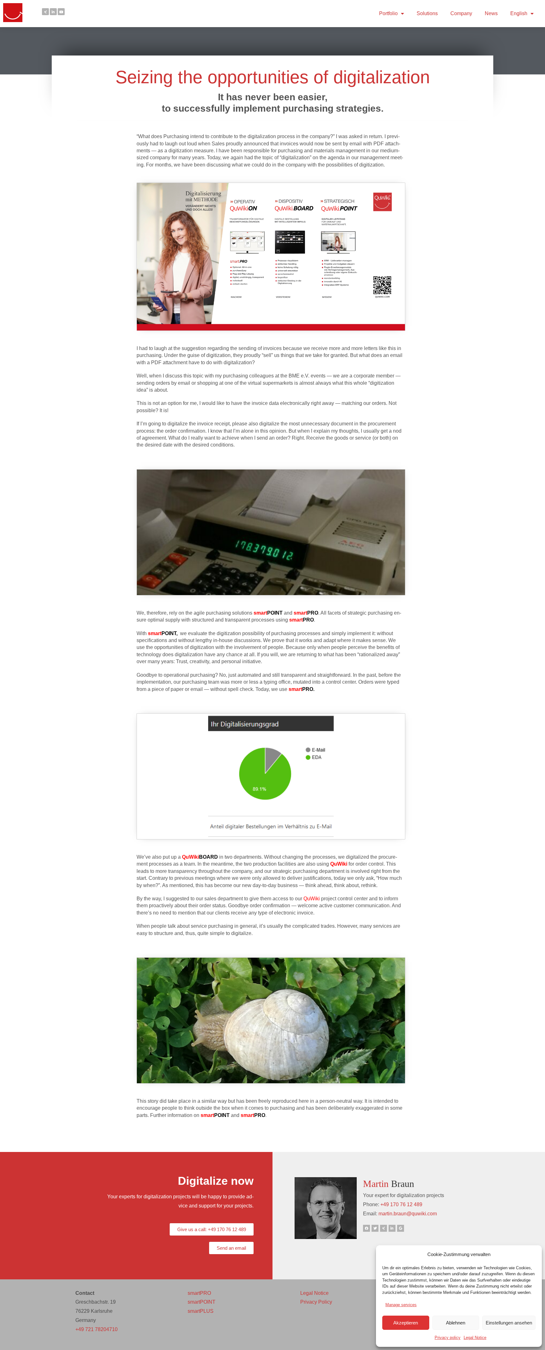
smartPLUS (201, 1311)
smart (295, 689)
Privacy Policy (316, 1302)
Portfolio (388, 13)
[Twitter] (375, 1228)
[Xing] (45, 11)
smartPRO (199, 1293)
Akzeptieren (405, 1322)
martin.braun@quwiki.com (407, 1213)
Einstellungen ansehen (509, 1322)
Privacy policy (447, 1337)
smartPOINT (201, 1302)
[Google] (400, 1228)
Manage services (401, 1304)
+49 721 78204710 (96, 1329)
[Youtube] (61, 11)
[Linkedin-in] (53, 11)
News (491, 13)
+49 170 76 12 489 (401, 1204)
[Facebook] (366, 1228)
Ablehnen (455, 1322)
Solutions (427, 13)
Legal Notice (475, 1337)
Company (461, 13)
